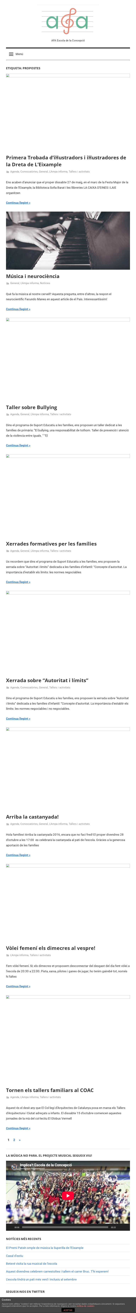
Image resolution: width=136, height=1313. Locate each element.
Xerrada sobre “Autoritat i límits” (47, 680)
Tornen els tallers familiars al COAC (50, 1090)
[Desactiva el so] (119, 1227)
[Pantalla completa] (125, 1227)
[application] (68, 1196)
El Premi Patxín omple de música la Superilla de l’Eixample (44, 1248)
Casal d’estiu (14, 1256)
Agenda (14, 171)
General (43, 171)
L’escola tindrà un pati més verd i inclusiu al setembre (41, 1279)
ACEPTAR (68, 1310)
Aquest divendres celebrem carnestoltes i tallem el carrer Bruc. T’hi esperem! (57, 1271)
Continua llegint (17, 202)
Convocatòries (29, 171)
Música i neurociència (33, 276)
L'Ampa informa (58, 171)
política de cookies (85, 1306)
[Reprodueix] (10, 1227)
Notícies (45, 283)
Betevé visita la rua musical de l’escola (31, 1263)
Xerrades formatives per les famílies (51, 543)
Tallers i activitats (79, 171)
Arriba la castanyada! (32, 816)
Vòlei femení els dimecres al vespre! (50, 948)
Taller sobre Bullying (31, 407)
